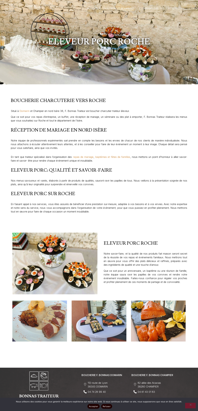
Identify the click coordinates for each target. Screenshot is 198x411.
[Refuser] (190, 405)
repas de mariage (83, 156)
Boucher (127, 8)
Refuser (107, 406)
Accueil (92, 8)
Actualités (176, 8)
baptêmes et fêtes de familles (112, 156)
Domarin (24, 110)
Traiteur (109, 8)
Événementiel (149, 8)
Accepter (93, 406)
